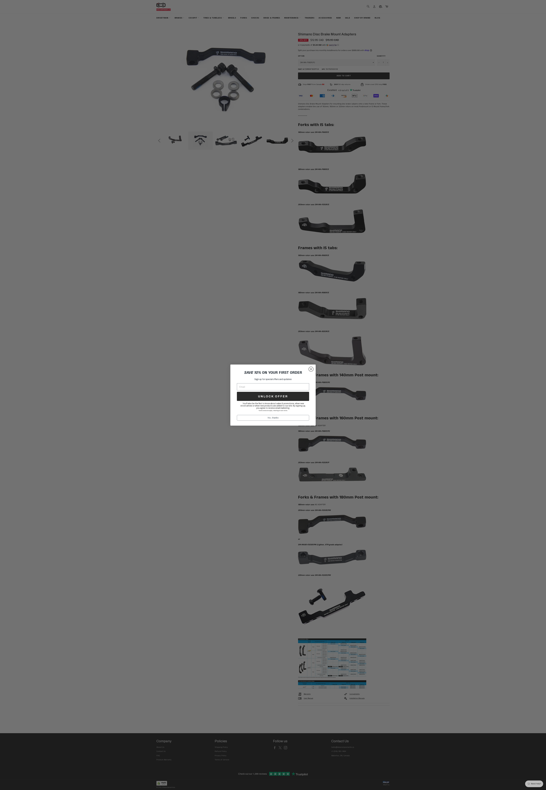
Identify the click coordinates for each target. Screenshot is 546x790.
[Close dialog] (311, 369)
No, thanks (273, 418)
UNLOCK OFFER (273, 396)
